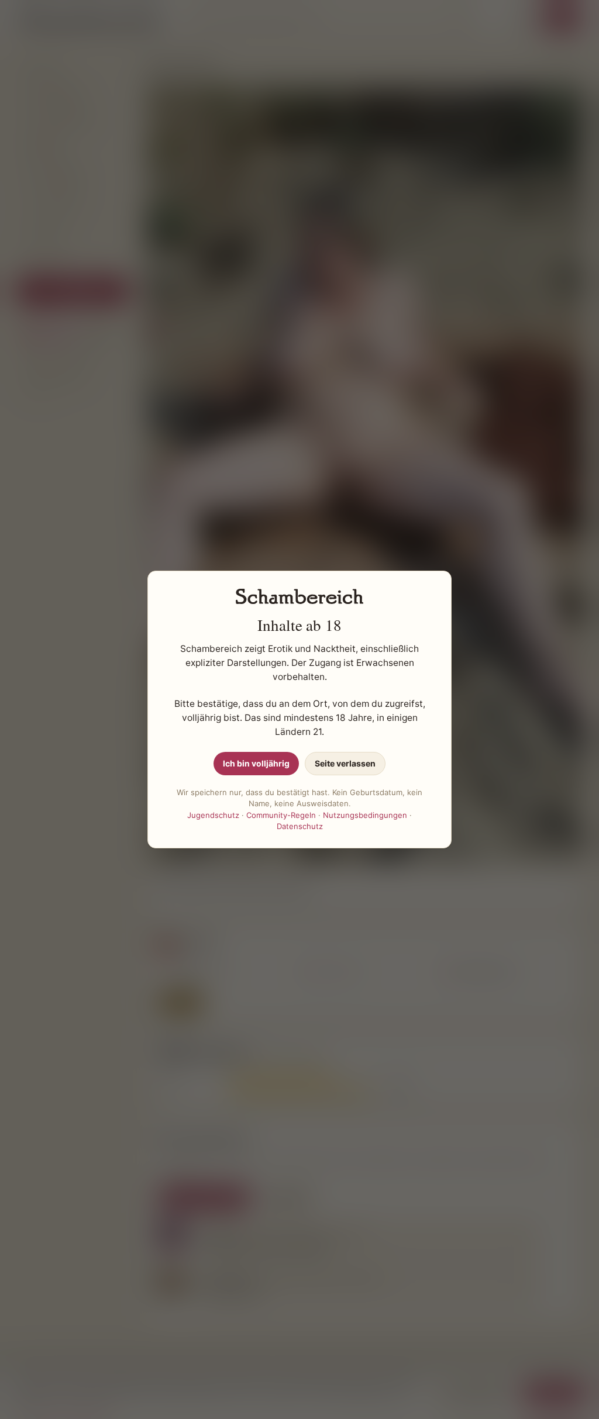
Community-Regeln (281, 815)
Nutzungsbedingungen (365, 815)
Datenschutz (300, 826)
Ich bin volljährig (256, 763)
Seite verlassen (345, 763)
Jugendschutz (213, 815)
